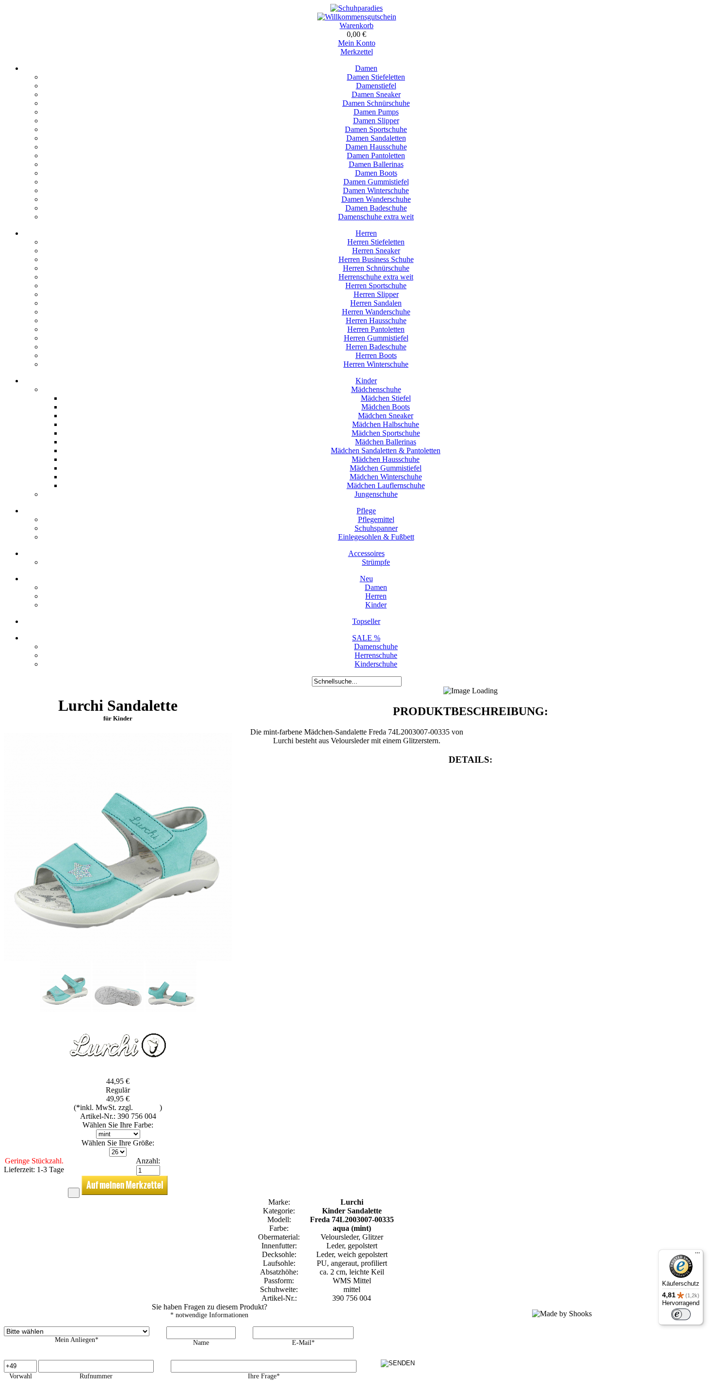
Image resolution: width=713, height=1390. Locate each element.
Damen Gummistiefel (376, 182)
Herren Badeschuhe (376, 347)
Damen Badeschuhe (376, 208)
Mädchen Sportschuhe (386, 433)
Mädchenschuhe (376, 389)
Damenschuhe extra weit (376, 217)
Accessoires (366, 553)
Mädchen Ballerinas (385, 442)
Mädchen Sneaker (385, 415)
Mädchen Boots (385, 407)
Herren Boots (376, 355)
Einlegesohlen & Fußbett (376, 537)
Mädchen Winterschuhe (386, 477)
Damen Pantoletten (376, 155)
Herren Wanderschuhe (376, 312)
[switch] (681, 1314)
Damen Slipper (376, 120)
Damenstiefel (376, 86)
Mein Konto (356, 43)
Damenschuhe (376, 646)
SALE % (366, 638)
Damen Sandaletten (376, 138)
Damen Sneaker (376, 94)
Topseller (366, 621)
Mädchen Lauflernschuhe (386, 485)
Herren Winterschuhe (375, 364)
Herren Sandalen (376, 303)
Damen (366, 68)
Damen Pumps (376, 112)
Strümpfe (376, 562)
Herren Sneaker (376, 250)
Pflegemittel (376, 519)
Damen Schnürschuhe (376, 103)
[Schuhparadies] (356, 8)
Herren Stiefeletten (376, 242)
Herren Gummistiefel (376, 338)
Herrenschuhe (376, 655)
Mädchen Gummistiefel (385, 468)
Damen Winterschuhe (376, 190)
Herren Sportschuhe (375, 285)
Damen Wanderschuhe (376, 199)
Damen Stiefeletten (376, 77)
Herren (366, 233)
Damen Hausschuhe (376, 147)
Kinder (366, 380)
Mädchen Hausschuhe (386, 459)
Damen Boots (376, 173)
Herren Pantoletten (376, 329)
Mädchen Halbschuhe (385, 424)
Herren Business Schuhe (376, 259)
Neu (366, 578)
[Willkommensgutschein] (356, 17)
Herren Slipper (376, 294)
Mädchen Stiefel (386, 398)
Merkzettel (356, 52)
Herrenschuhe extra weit (376, 277)
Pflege (366, 511)
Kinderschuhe (376, 664)
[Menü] (697, 1255)
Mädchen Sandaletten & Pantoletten (385, 450)
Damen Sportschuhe (376, 129)
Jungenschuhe (376, 494)
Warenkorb (356, 25)
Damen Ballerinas (376, 164)
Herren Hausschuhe (376, 320)
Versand (147, 1107)
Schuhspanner (376, 528)
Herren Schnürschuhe (376, 268)
